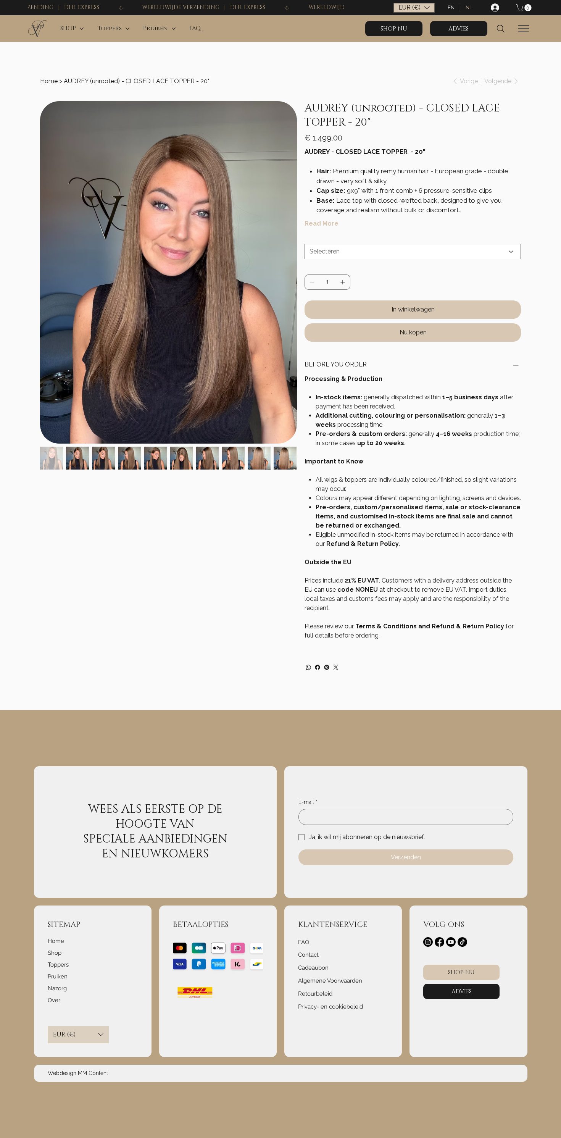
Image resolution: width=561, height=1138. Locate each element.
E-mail (308, 802)
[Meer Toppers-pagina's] (127, 29)
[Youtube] (451, 942)
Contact (308, 954)
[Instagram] (428, 942)
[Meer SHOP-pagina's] (82, 29)
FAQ (303, 942)
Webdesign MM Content (78, 1073)
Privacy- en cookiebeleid (330, 1006)
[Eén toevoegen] (342, 282)
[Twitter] (336, 667)
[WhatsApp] (308, 667)
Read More (322, 223)
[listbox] (414, 8)
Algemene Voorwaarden (330, 980)
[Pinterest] (326, 667)
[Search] (500, 28)
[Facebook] (317, 667)
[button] (524, 7)
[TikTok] (462, 942)
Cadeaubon (313, 967)
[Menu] (523, 28)
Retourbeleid (315, 993)
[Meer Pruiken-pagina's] (174, 29)
